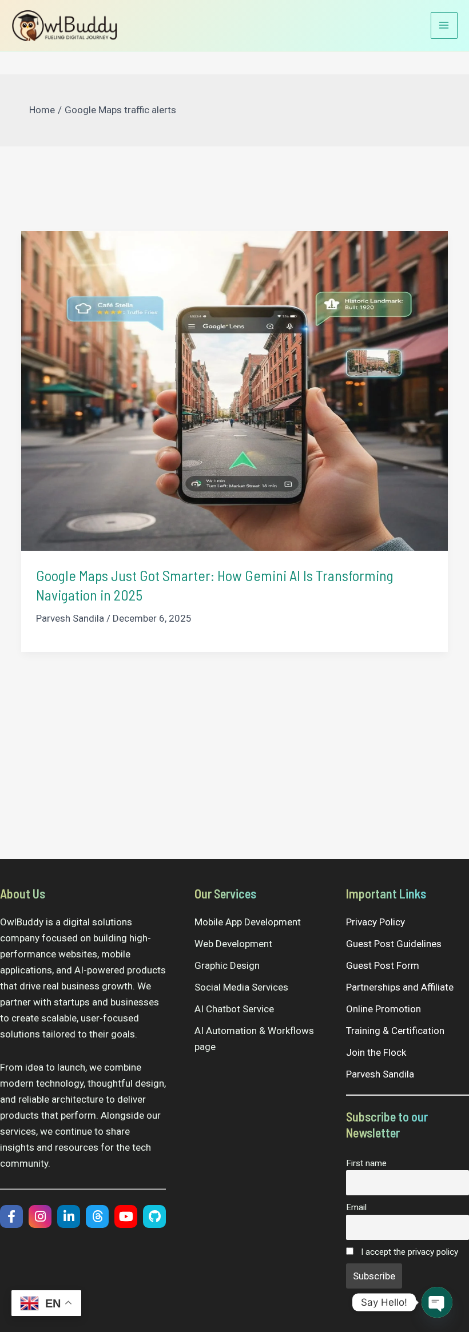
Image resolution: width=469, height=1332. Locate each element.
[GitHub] (154, 1216)
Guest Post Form (382, 965)
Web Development (233, 943)
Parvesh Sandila (380, 1074)
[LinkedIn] (68, 1216)
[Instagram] (40, 1216)
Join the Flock (376, 1052)
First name (366, 1163)
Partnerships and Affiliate (400, 987)
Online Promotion (383, 1009)
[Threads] (97, 1216)
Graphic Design (227, 965)
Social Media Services (241, 987)
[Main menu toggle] (444, 25)
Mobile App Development (247, 922)
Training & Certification (395, 1030)
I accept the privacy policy (408, 1252)
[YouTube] (125, 1216)
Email (356, 1207)
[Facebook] (11, 1216)
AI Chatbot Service (234, 1009)
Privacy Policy (375, 922)
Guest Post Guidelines (394, 943)
